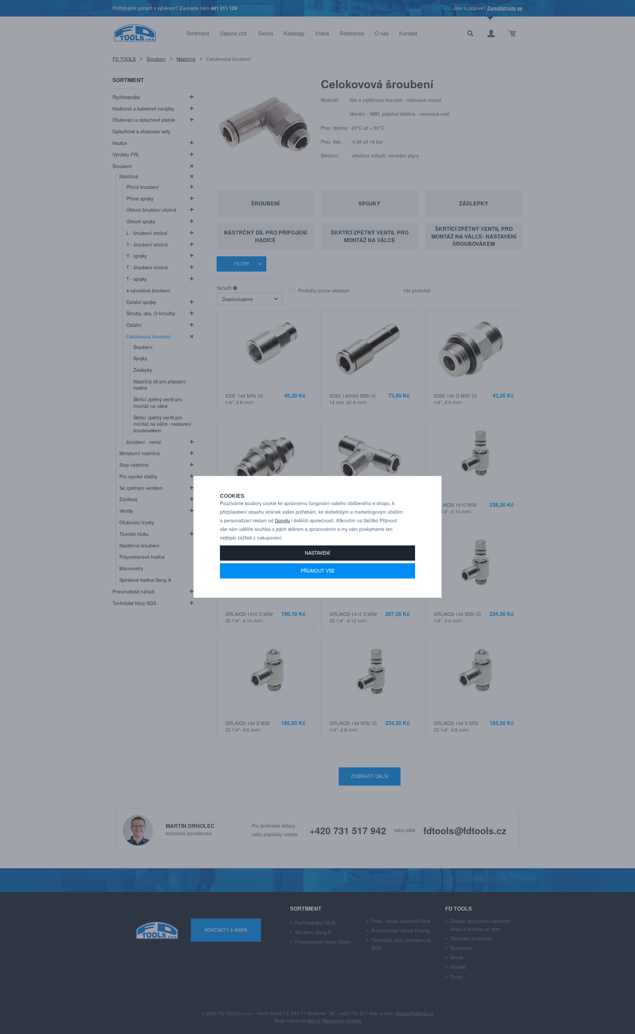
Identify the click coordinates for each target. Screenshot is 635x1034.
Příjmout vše (318, 570)
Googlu (282, 520)
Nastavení (317, 552)
